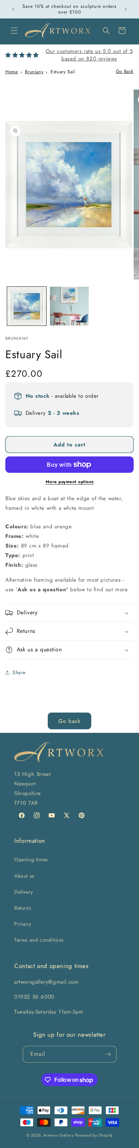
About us (24, 875)
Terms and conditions (39, 939)
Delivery (23, 891)
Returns (22, 907)
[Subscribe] (108, 1054)
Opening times (31, 859)
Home (11, 71)
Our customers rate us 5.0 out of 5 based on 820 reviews (89, 55)
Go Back (125, 71)
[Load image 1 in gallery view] (26, 306)
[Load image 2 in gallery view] (69, 306)
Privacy (22, 923)
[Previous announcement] (13, 9)
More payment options (70, 481)
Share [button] (19, 672)
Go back (69, 721)
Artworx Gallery (58, 1135)
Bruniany (34, 71)
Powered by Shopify (94, 1135)
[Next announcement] (126, 9)
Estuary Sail (63, 71)
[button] (14, 30)
